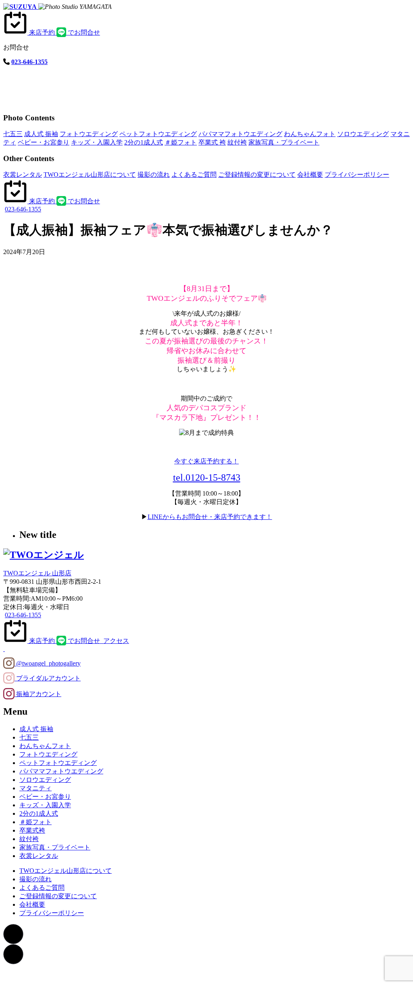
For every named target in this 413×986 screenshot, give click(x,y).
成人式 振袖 (41, 133)
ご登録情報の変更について (257, 174)
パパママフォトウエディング (240, 133)
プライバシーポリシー (357, 174)
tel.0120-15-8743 (206, 477)
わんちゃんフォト (310, 133)
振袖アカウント (38, 693)
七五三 (13, 133)
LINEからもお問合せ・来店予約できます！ (210, 516)
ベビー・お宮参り (43, 142)
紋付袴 (237, 142)
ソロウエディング (363, 133)
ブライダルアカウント (48, 678)
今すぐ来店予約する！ (206, 461)
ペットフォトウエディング (158, 133)
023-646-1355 (29, 61)
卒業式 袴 (212, 142)
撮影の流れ (154, 174)
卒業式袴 (32, 830)
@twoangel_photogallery (48, 663)
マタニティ (35, 788)
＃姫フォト (181, 142)
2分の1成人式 (143, 142)
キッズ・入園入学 (97, 142)
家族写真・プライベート (283, 142)
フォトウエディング (89, 133)
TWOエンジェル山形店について (90, 174)
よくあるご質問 (194, 174)
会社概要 (310, 174)
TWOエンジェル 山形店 (37, 573)
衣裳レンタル (22, 174)
